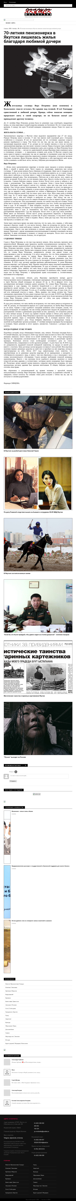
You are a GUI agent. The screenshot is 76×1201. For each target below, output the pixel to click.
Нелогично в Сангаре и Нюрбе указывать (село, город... (26, 1071)
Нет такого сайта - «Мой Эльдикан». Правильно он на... (26, 1081)
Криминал (8, 998)
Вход (5, 2)
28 (18, 28)
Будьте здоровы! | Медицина (40, 1192)
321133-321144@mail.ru (41, 1142)
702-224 (36, 1129)
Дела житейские (9, 1029)
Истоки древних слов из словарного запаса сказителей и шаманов (32, 920)
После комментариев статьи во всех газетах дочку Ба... (26, 1092)
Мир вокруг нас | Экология (12, 1036)
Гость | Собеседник (10, 1008)
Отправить (13, 781)
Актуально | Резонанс (11, 1005)
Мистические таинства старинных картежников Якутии (24, 696)
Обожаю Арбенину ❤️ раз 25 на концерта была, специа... (26, 1061)
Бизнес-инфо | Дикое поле (12, 1001)
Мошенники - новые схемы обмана (22, 811)
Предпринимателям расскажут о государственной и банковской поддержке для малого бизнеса (40, 866)
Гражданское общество (11, 1012)
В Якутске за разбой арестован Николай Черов (21, 451)
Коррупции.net (9, 994)
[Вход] (15, 771)
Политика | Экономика (11, 987)
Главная (6, 28)
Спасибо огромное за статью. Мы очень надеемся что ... (26, 1102)
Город (7, 1015)
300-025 (36, 1126)
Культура (7, 1022)
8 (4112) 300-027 (39, 1140)
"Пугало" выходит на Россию (15, 757)
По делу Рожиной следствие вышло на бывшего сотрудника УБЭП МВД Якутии (33, 512)
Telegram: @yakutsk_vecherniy (13, 1138)
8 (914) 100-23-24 (39, 1149)
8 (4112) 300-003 (39, 1123)
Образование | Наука (10, 1026)
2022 (10, 28)
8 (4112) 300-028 (39, 1155)
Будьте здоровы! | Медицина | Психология (16, 1043)
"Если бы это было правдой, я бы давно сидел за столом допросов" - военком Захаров (36, 634)
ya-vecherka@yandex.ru (41, 1131)
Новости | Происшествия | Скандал (14, 984)
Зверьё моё (8, 1019)
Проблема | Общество (11, 991)
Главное (7, 1033)
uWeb (48, 1199)
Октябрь (14, 28)
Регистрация (12, 2)
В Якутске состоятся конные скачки (17, 573)
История (7, 1040)
